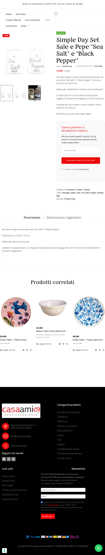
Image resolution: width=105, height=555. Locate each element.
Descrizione (32, 217)
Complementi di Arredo (68, 449)
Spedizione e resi (10, 494)
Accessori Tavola (74, 189)
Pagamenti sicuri (10, 499)
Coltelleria (62, 416)
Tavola (86, 189)
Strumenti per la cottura (68, 412)
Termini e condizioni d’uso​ (14, 490)
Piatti (8, 343)
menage (66, 192)
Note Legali (7, 485)
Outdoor (61, 444)
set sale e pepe (88, 192)
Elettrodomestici (65, 430)
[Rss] (13, 459)
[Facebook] (4, 459)
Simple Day (67, 66)
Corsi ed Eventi (32, 20)
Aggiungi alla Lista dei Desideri (27, 350)
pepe (73, 192)
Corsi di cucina (64, 458)
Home (9, 14)
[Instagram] (9, 459)
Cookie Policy (8, 480)
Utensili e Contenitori (44, 335)
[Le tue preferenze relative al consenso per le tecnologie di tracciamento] (4, 550)
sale (78, 192)
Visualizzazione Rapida (23, 350)
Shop (23, 25)
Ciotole (56, 335)
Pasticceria (62, 421)
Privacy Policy (84, 169)
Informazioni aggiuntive (64, 217)
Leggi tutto (9, 350)
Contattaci (11, 25)
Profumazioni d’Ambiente (69, 453)
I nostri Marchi (13, 20)
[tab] (33, 217)
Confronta (30, 350)
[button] (24, 26)
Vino (59, 439)
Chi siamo (21, 14)
